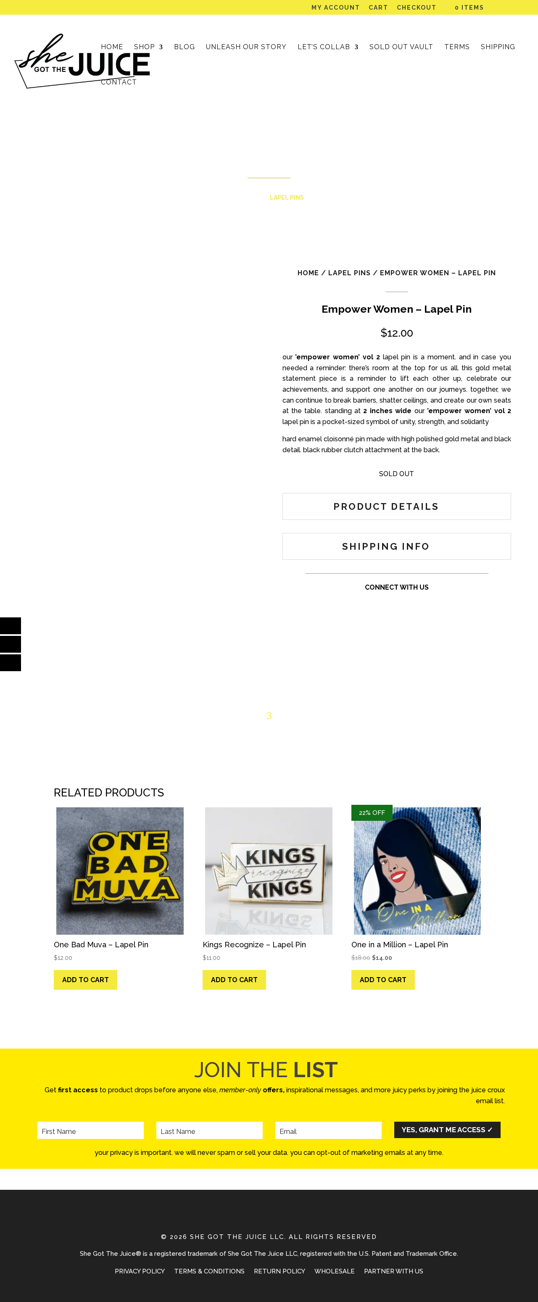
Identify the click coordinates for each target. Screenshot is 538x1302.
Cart (378, 8)
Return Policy (279, 1271)
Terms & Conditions (209, 1271)
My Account (335, 8)
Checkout (417, 8)
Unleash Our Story (246, 47)
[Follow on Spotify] (430, 604)
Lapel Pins (287, 197)
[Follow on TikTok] (397, 604)
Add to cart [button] (85, 980)
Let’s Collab (324, 47)
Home (112, 47)
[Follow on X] (413, 604)
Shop (144, 47)
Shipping (498, 47)
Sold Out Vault (401, 47)
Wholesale (334, 1271)
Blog (184, 47)
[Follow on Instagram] (363, 604)
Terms (457, 47)
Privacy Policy (140, 1271)
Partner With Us (393, 1271)
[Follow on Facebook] (380, 604)
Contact (119, 82)
